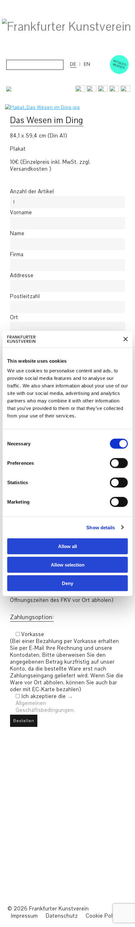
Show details (100, 527)
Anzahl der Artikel (32, 191)
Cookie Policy (103, 915)
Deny (67, 583)
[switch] (112, 463)
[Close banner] (125, 339)
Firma (17, 254)
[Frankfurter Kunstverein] (66, 27)
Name (17, 233)
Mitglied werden (119, 64)
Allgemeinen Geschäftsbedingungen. (45, 707)
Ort (14, 317)
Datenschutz (62, 915)
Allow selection (67, 564)
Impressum (24, 915)
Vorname (21, 212)
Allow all (67, 546)
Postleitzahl (25, 296)
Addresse (22, 275)
